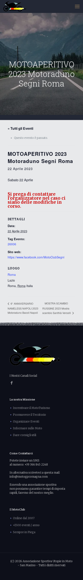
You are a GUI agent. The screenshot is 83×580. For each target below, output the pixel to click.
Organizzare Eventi (26, 421)
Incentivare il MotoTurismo (31, 408)
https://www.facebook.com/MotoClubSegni (36, 257)
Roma (12, 274)
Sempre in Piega (24, 532)
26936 (12, 244)
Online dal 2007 (23, 518)
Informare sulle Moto (27, 428)
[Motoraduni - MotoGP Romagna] (14, 6)
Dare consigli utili (24, 435)
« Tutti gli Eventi (20, 128)
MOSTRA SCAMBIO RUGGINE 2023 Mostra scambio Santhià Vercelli (57, 308)
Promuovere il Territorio (29, 415)
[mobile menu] (77, 6)
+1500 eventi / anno (26, 525)
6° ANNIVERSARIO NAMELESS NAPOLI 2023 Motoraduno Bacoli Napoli (23, 308)
